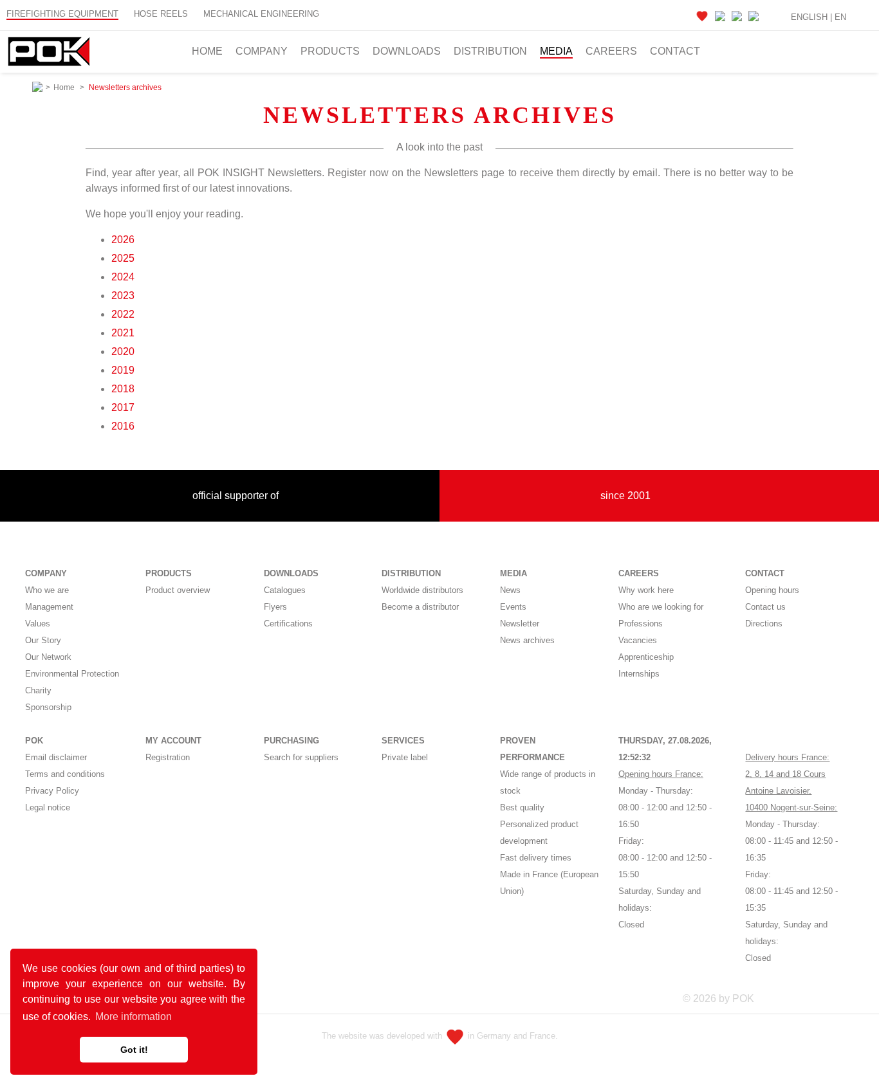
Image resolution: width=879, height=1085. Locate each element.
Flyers (275, 607)
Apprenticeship (646, 657)
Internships (639, 674)
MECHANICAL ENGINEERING (261, 14)
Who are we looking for (660, 607)
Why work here (646, 590)
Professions (640, 623)
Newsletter (519, 623)
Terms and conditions (65, 774)
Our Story (43, 640)
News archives (527, 640)
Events (513, 607)
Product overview (177, 590)
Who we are (47, 590)
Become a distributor (420, 607)
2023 (122, 295)
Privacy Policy (52, 791)
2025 (122, 258)
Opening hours (772, 590)
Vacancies (637, 640)
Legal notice (47, 807)
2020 (122, 351)
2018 (122, 388)
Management (49, 607)
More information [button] (133, 1016)
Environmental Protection (72, 674)
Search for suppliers (301, 757)
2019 (122, 370)
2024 (122, 276)
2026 (122, 239)
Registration (167, 757)
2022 (122, 314)
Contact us (765, 607)
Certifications (288, 623)
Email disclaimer (56, 757)
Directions (763, 623)
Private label (405, 757)
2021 (122, 332)
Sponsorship (48, 707)
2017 (122, 407)
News (510, 590)
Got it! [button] (134, 1049)
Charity (38, 690)
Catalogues (285, 590)
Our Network (48, 657)
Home (207, 51)
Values (37, 623)
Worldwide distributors (422, 590)
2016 (122, 426)
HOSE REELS (161, 14)
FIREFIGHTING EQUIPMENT (62, 14)
